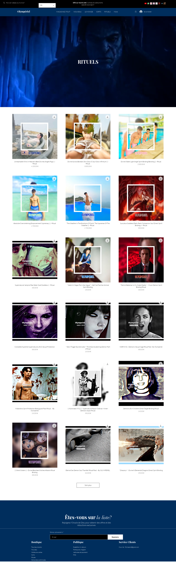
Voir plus (88, 485)
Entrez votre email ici (56, 532)
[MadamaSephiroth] (162, 3)
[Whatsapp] (148, 3)
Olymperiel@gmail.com (132, 547)
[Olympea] (154, 3)
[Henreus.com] (157, 3)
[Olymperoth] (159, 3)
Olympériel (23, 11)
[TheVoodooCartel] (165, 3)
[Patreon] (151, 3)
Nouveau (34, 549)
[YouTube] (146, 3)
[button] (135, 12)
